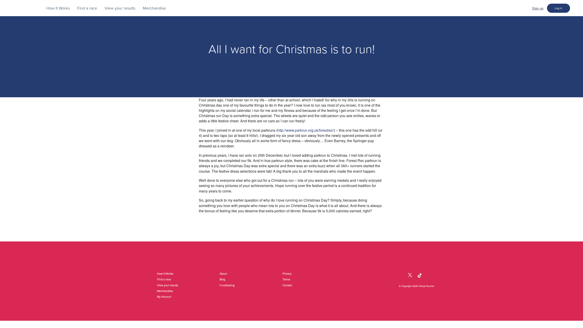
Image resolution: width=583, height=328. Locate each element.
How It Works (58, 8)
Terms (286, 279)
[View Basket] (576, 8)
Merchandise (154, 8)
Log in (558, 8)
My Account (164, 297)
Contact (287, 285)
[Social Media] (400, 275)
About (223, 274)
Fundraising (227, 285)
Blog (222, 279)
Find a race (87, 8)
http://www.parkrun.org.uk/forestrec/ (305, 130)
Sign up (537, 8)
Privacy (287, 274)
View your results (120, 8)
